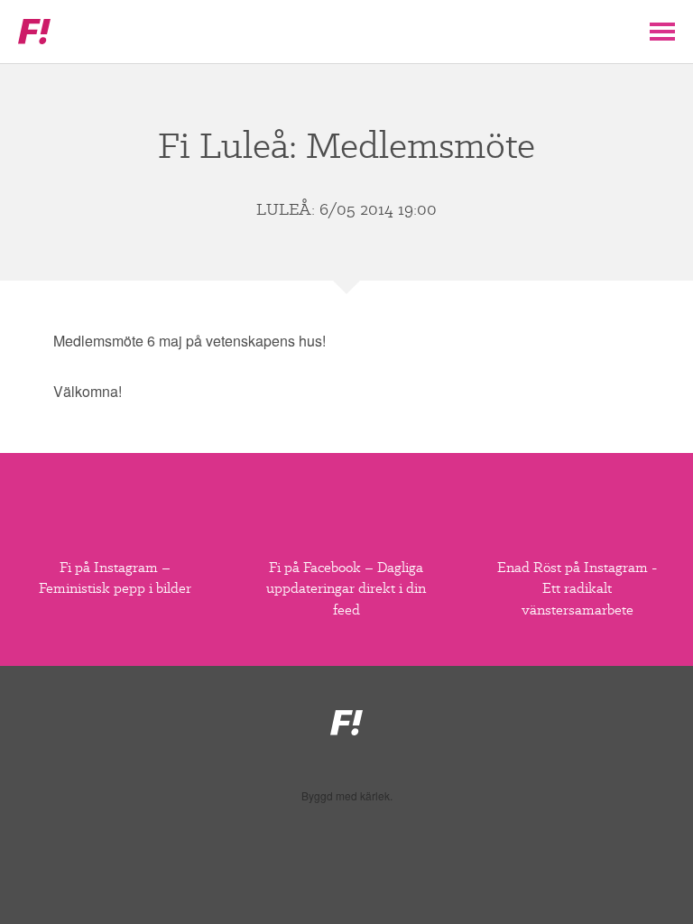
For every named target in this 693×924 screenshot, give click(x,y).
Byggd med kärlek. (347, 796)
